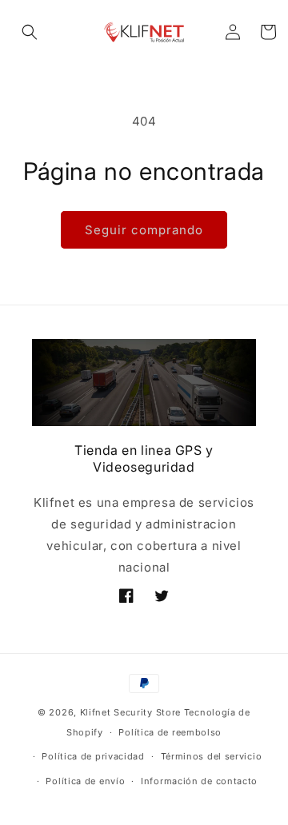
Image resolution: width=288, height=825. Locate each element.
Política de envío (85, 781)
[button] (29, 32)
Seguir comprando (144, 229)
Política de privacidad (93, 756)
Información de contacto (199, 781)
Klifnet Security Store (130, 712)
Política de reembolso (170, 732)
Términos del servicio (211, 756)
